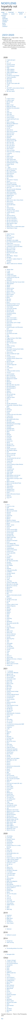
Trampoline (9, 466)
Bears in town (10, 683)
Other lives (9, 744)
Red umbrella (10, 884)
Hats (8, 567)
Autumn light (10, 290)
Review (8, 771)
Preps (8, 997)
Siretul (8, 781)
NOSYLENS (8, 3)
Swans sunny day (11, 455)
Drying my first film (11, 702)
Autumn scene (10, 291)
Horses (8, 355)
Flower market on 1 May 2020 (14, 858)
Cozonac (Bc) (10, 534)
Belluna (8, 518)
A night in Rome (10, 98)
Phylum (8, 408)
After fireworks (10, 509)
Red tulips (9, 420)
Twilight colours (10, 904)
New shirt (9, 736)
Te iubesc (9, 645)
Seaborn (9, 612)
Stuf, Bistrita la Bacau (12, 450)
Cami (8, 109)
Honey (8, 974)
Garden (8, 557)
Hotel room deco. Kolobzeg (13, 151)
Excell (8, 542)
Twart (8, 214)
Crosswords (9, 965)
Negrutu (9, 389)
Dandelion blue (10, 536)
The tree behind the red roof (14, 458)
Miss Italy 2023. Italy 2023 (13, 385)
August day (9, 515)
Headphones (10, 869)
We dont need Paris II (12, 220)
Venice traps (10, 657)
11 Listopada (10, 671)
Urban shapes (10, 923)
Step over (9, 198)
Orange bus (9, 941)
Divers (8, 848)
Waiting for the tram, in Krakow (14, 659)
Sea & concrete (10, 775)
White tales (9, 225)
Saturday (9, 609)
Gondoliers (9, 564)
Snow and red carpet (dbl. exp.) (14, 783)
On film (8, 991)
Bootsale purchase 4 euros (13, 304)
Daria (8, 120)
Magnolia (9, 732)
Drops (8, 700)
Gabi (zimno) (10, 130)
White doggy (10, 824)
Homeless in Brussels (12, 870)
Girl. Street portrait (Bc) (12, 560)
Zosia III (9, 495)
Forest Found (10, 551)
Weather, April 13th (11, 820)
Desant (8, 316)
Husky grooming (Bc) (12, 570)
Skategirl (9, 434)
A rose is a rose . (11, 506)
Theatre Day (10, 459)
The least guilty (10, 648)
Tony (8, 895)
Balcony (8, 517)
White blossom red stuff (12, 477)
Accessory (9, 280)
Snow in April (10, 786)
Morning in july (10, 986)
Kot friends (9, 576)
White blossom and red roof (13, 475)
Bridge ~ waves (10, 525)
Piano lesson (10, 753)
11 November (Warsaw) (12, 672)
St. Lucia (9, 626)
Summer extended (11, 453)
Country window (10, 699)
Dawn (8, 968)
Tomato (8, 649)
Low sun (9, 372)
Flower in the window (12, 550)
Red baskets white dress (13, 419)
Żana (8, 1011)
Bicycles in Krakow (11, 520)
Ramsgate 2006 (10, 954)
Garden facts (10, 339)
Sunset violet (10, 794)
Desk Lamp (9, 539)
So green (9, 789)
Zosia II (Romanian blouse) (13, 494)
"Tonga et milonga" (11, 960)
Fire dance (9, 332)
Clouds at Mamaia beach (13, 694)
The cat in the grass (11, 893)
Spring (8, 254)
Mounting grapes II (11, 388)
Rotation (9, 774)
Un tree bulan (10, 803)
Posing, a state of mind (12, 604)
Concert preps (10, 532)
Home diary (9, 719)
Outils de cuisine (11, 397)
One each (9, 993)
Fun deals (9, 556)
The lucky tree (10, 797)
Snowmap (9, 439)
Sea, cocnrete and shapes (13, 778)
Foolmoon (9, 971)
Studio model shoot (11, 448)
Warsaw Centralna (11, 814)
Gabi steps (9, 136)
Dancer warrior (10, 311)
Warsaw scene (10, 816)
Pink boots (9, 410)
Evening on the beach (12, 540)
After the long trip (11, 675)
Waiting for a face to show (13, 811)
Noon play (9, 739)
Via (7, 86)
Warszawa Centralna (12, 817)
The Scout (9, 1008)
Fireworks (9, 546)
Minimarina (9, 587)
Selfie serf (9, 780)
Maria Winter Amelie (12, 172)
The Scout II (10, 921)
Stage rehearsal (10, 627)
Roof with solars (10, 430)
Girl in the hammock (11, 343)
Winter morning (10, 481)
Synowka (9, 257)
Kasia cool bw (10, 156)
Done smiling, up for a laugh (13, 322)
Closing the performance (13, 305)
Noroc (8, 990)
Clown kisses (10, 307)
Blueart (8, 523)
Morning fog (10, 590)
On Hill (8, 601)
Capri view (9, 114)
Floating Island (10, 548)
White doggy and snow (12, 827)
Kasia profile (10, 158)
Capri (8, 111)
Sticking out (9, 792)
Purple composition (11, 77)
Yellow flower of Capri (12, 228)
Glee (8, 344)
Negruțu (9, 391)
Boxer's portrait (10, 237)
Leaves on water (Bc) (12, 582)
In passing (9, 153)
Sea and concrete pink (12, 777)
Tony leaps (9, 900)
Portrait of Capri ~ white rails (14, 186)
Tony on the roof (11, 901)
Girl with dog (10, 710)
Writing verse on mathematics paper (15, 226)
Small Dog (9, 618)
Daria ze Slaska (10, 122)
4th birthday (9, 836)
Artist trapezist (10, 283)
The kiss (9, 456)
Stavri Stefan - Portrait (12, 256)
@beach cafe (10, 674)
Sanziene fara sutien (12, 1002)
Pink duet (9, 996)
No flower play (10, 738)
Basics (8, 297)
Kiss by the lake (10, 361)
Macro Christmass (11, 377)
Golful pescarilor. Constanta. (14, 713)
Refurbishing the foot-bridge (13, 424)
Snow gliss (9, 785)
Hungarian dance (11, 357)
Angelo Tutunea (10, 234)
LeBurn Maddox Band (12, 72)
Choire (8, 528)
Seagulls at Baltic (11, 190)
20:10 (8, 504)
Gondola (9, 562)
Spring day (9, 82)
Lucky (8, 728)
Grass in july (10, 714)
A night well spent (11, 60)
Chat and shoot (10, 116)
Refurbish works (11, 422)
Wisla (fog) (9, 909)
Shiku (8, 617)
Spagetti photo (10, 195)
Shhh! (8, 431)
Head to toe (9, 867)
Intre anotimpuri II (11, 979)
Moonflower (9, 883)
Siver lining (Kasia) (11, 192)
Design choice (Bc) (11, 537)
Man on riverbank (11, 170)
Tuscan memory (11, 212)
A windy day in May (11, 962)
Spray (8, 791)
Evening (9, 704)
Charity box (9, 844)
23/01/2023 (8, 34)
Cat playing (9, 840)
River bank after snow (12, 252)
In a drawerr (10, 872)
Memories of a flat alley (12, 584)
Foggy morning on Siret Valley (14, 338)
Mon (8, 735)
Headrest (9, 568)
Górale (8, 716)
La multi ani (9, 722)
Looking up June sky (12, 169)
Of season (9, 598)
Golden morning (11, 346)
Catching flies (10, 842)
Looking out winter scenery (13, 371)
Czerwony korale (11, 64)
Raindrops (9, 999)
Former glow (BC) (11, 553)
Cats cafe (9, 526)
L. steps (8, 167)
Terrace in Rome (11, 209)
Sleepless (9, 889)
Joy (7, 876)
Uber (8, 654)
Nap (8, 593)
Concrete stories (11, 696)
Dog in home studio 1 (12, 318)
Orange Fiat (10, 395)
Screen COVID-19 (11, 887)
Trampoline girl (10, 469)
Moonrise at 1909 (11, 249)
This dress (9, 463)
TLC (8, 206)
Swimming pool (10, 795)
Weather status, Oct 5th (12, 819)
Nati (8, 178)
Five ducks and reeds (12, 333)
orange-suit (9, 665)
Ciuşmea (9, 693)
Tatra (8, 640)
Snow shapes (10, 788)
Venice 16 (9, 656)
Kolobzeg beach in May (12, 162)
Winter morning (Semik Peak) (14, 483)
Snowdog (9, 438)
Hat (7, 865)
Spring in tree (10, 444)
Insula (8, 155)
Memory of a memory (12, 585)
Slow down (9, 78)
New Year (9, 392)
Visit (8, 808)
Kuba (8, 165)
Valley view (9, 473)
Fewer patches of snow (12, 705)
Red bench (9, 767)
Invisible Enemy (10, 980)
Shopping (9, 920)
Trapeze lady (10, 470)
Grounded (9, 347)
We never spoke (11, 91)
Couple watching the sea (13, 119)
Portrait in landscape (12, 184)
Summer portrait (11, 635)
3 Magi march (10, 274)
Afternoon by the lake (12, 511)
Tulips (8, 85)
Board (8, 302)
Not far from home (11, 741)
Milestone (9, 381)
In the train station (11, 873)
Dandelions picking (11, 313)
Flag (8, 335)
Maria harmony (10, 173)
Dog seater (9, 321)
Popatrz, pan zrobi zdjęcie (13, 758)
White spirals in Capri (12, 223)
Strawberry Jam (10, 445)
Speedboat (9, 621)
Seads (8, 613)
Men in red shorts (11, 248)
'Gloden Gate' (10, 269)
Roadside (9, 427)
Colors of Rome (10, 117)
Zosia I (8, 492)
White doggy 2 (10, 825)
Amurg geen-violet (11, 679)
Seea (8, 615)
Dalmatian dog (10, 310)
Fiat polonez (10, 330)
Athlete (8, 286)
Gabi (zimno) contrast (12, 131)
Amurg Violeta (10, 677)
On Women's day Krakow (13, 75)
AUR (8, 507)
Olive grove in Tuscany (12, 179)
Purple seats (10, 416)
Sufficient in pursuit (11, 935)
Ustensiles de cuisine (12, 805)
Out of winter (10, 746)
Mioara (8, 589)
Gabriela (9, 137)
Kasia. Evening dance (12, 161)
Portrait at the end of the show (14, 414)
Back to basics (10, 294)
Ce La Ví (9, 63)
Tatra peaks (9, 643)
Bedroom (9, 685)
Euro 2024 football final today (14, 242)
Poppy (8, 413)
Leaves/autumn (10, 725)
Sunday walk (10, 890)
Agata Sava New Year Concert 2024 (15, 282)
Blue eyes (9, 688)
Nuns (8, 743)
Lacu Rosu (9, 581)
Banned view (10, 102)
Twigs (8, 802)
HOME (2, 12)
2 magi (8, 271)
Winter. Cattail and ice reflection (14, 263)
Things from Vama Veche (13, 211)
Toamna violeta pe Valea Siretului (15, 464)
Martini (8, 380)
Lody (8, 369)
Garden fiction (10, 341)
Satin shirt (9, 187)
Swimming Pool (10, 638)
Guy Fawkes (10, 565)
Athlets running (10, 288)
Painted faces (10, 752)
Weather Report (10, 662)
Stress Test (9, 632)
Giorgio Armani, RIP (11, 141)
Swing (8, 892)
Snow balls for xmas (11, 194)
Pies (8, 603)
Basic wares (10, 296)
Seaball (8, 610)
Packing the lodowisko (12, 749)
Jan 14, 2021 (10, 721)
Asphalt (8, 285)
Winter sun (9, 484)
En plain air (9, 851)
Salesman (9, 929)
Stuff (8, 452)
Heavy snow (10, 352)
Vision (8, 906)
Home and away (11, 150)
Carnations (9, 238)
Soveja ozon (10, 441)
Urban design (10, 472)
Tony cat (9, 897)
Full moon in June (11, 862)
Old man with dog (11, 394)
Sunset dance (10, 203)
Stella (8, 629)
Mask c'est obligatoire (12, 881)
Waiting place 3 (10, 813)
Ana (8, 61)
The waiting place (11, 799)
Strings (8, 447)
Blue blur (9, 300)
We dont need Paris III (12, 222)
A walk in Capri (10, 100)
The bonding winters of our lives (14, 948)
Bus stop (9, 690)
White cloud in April (11, 822)
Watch (8, 660)
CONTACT (3, 15)
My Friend (9, 74)
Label (8, 579)
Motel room (9, 592)
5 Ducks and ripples (11, 275)
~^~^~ (8, 498)
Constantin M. (10, 697)
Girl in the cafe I (10, 144)
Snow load (9, 436)
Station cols (9, 197)
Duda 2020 (9, 850)
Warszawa (9, 1010)
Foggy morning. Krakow (12, 859)
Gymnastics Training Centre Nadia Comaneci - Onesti (15, 349)
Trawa (8, 651)
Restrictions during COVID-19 (14, 886)
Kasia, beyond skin (11, 159)
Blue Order (9, 686)
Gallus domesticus (11, 139)
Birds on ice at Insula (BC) (13, 522)
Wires (8, 907)
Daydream (9, 314)
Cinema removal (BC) (12, 529)
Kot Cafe (9, 574)
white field (9, 497)
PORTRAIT (11, 12)
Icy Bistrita (9, 571)
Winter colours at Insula (12, 663)
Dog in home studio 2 (12, 319)
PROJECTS (21, 12)
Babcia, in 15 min (11, 293)
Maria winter (10, 175)
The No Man (10, 646)
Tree (8, 652)
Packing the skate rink (12, 750)
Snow (8, 620)
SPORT (21, 14)
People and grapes (11, 994)
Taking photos (10, 208)
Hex (8, 718)
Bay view (9, 299)
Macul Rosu (9, 982)
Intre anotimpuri (10, 977)
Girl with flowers (10, 147)
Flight (8, 67)
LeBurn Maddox (10, 69)
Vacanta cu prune (11, 806)
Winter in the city (11, 830)
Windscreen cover (11, 828)
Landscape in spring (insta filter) (14, 246)
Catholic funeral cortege (12, 691)
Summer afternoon (11, 634)
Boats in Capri (10, 105)
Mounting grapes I (11, 386)
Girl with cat (9, 708)
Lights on (9, 917)
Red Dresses (10, 417)
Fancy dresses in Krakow (13, 545)
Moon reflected (10, 985)
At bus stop (9, 680)
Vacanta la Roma (11, 215)
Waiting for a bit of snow (12, 810)
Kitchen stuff (10, 363)
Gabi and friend (10, 133)
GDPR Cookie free (11, 972)
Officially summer (11, 251)
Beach (8, 103)
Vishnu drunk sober (11, 217)
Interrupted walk (11, 875)
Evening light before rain (13, 853)
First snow (9, 854)
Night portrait (10, 988)
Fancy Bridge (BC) (11, 543)
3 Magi (8, 272)
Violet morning (10, 942)
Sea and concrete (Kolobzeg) (14, 189)
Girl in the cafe (10, 142)
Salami (8, 607)
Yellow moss (10, 487)
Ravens (8, 761)
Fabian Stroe (10, 243)
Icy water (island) (11, 573)
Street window (10, 1005)
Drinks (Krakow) (10, 66)
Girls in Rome (10, 148)
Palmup (8, 399)
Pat (7, 400)
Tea (7, 1007)
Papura (8, 181)
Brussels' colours (11, 839)
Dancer (8, 966)
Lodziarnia (9, 727)
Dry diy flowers (10, 125)
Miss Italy (9, 383)
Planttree (9, 757)
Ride (8, 772)
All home (9, 512)
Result (8, 769)
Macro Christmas (11, 375)
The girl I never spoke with (13, 83)
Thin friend (9, 800)
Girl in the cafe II (11, 145)
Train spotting (10, 903)
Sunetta (8, 637)
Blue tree (9, 235)
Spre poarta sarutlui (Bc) (13, 623)
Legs (8, 366)
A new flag (9, 837)
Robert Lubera (10, 1001)
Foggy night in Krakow (12, 861)
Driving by (9, 324)
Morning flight (10, 176)
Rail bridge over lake (12, 760)
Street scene (10, 201)
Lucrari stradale (10, 374)
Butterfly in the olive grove (13, 108)
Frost (8, 554)
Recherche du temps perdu (13, 766)
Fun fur (8, 128)
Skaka (8, 433)
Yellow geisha (10, 486)
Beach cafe (9, 682)
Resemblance (10, 425)
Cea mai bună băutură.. (12, 963)
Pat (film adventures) (12, 403)
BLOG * (13, 14)
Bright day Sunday (11, 106)
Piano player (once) (11, 183)
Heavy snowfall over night (13, 353)
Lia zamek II (10, 367)
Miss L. (8, 733)
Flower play (9, 707)
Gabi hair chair (10, 134)
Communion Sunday (12, 308)
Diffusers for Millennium (12, 123)
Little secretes (10, 878)
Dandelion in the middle (12, 240)
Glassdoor (9, 711)
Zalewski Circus (10, 489)
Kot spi (8, 578)
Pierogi (8, 755)
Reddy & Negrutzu (11, 606)
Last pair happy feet (11, 364)
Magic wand (10, 918)
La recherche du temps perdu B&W (15, 724)
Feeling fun (9, 126)
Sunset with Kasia (11, 204)
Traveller (9, 262)
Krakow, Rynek (10, 164)
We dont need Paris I (12, 218)
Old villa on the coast (12, 599)
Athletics (9, 514)
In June (8, 976)
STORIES (5, 14)
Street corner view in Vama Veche (15, 200)
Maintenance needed (12, 378)
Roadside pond (10, 428)
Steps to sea (10, 631)
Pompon (9, 411)
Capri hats (9, 112)
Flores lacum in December (13, 245)
